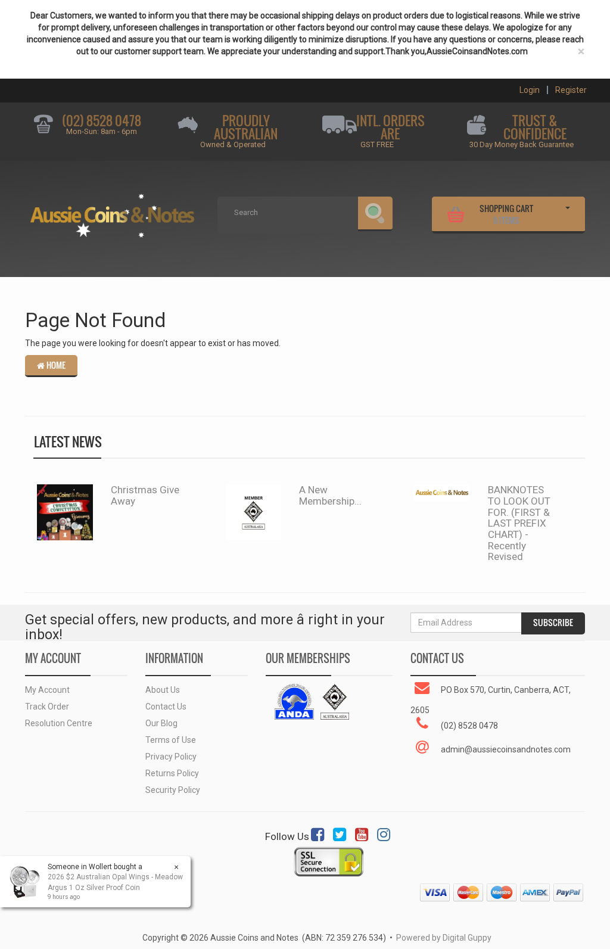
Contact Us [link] (165, 706)
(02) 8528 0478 (101, 120)
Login (529, 90)
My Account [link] (47, 690)
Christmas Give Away (145, 495)
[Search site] (375, 214)
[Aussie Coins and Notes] (112, 211)
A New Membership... (330, 495)
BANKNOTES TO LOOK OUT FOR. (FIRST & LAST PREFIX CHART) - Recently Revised (519, 523)
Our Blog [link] (161, 723)
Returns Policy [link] (172, 773)
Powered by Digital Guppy (443, 937)
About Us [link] (162, 690)
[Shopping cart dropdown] (567, 213)
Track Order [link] (47, 706)
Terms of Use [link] (170, 740)
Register (571, 90)
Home (55, 365)
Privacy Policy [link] (171, 756)
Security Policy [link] (172, 790)
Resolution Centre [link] (58, 723)
